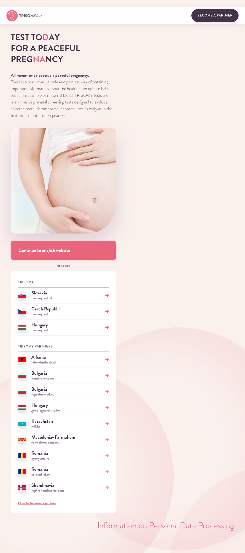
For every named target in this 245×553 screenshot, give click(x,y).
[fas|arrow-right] (107, 295)
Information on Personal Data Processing (165, 525)
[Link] (24, 15)
